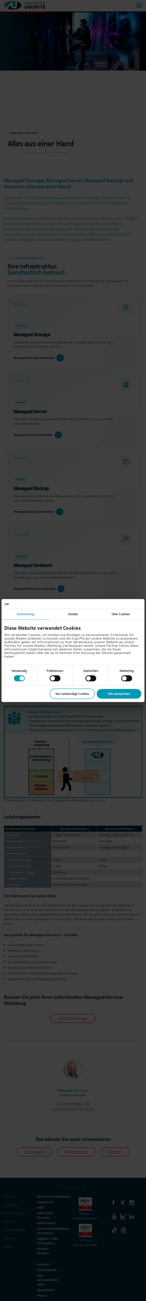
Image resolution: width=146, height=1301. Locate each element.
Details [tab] (73, 614)
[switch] (55, 678)
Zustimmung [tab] (25, 614)
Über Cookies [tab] (121, 614)
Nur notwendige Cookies (72, 694)
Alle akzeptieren (119, 694)
